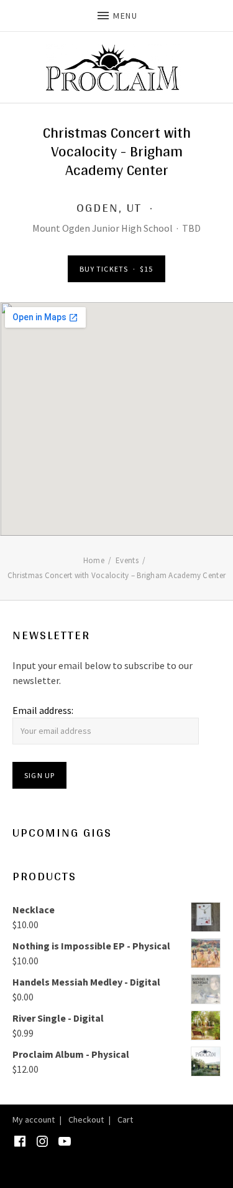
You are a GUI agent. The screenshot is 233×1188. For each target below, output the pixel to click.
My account (33, 1119)
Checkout (86, 1119)
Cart (125, 1119)
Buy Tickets (116, 268)
